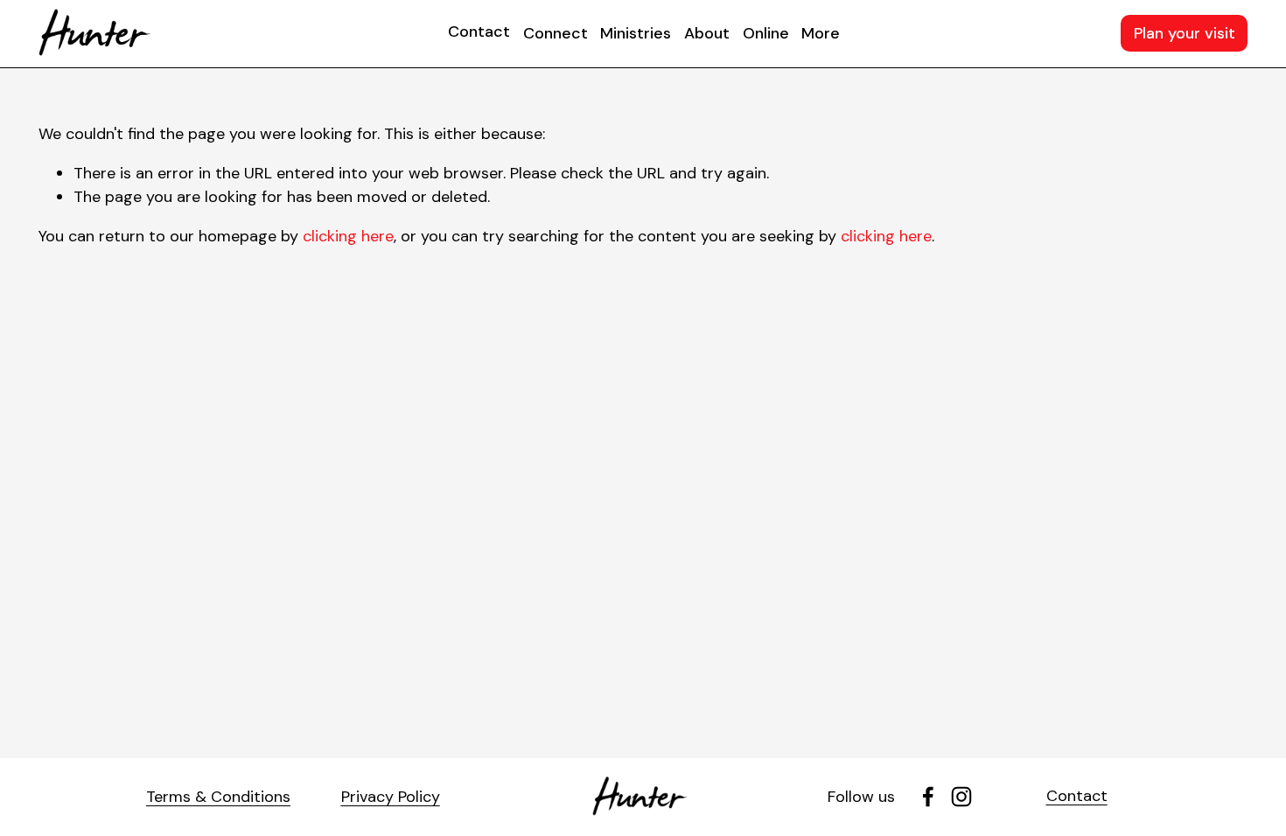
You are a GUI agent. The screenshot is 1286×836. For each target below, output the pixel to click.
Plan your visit (1184, 33)
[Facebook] (928, 796)
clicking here (348, 236)
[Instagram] (961, 796)
